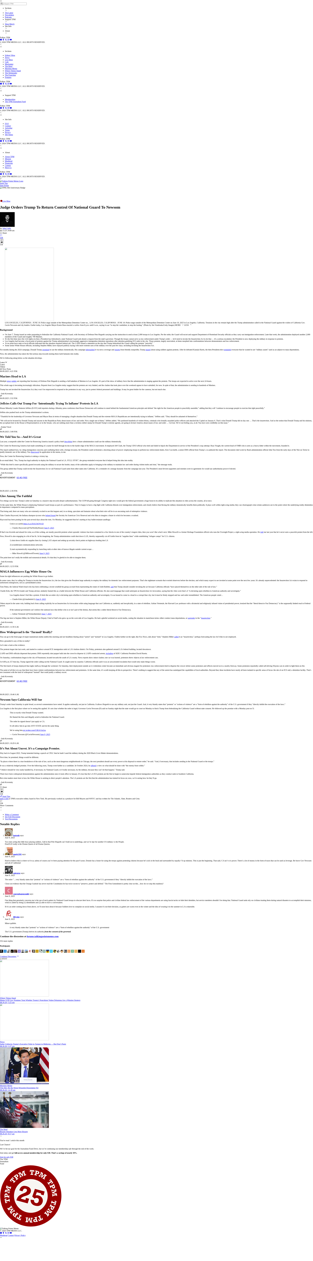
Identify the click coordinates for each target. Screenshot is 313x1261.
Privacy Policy (20, 1235)
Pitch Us (8, 168)
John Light (6, 228)
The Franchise (10, 75)
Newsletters (9, 15)
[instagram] (8, 40)
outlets (14, 381)
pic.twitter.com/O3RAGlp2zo (34, 730)
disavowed (35, 452)
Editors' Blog (10, 55)
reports (117, 350)
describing (68, 442)
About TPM (9, 157)
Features (8, 77)
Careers (8, 165)
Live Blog (9, 60)
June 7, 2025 (46, 614)
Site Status (9, 135)
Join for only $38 (6, 1157)
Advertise (8, 128)
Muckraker (9, 64)
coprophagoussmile (21, 894)
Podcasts (8, 17)
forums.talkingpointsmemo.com (43, 936)
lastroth (16, 835)
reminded (227, 350)
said (112, 587)
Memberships (10, 99)
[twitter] (6, 1233)
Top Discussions (11, 819)
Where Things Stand (13, 71)
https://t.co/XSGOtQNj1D (33, 524)
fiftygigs (16, 917)
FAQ (7, 124)
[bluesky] (1, 40)
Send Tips (4, 183)
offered (93, 766)
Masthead (8, 161)
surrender (191, 618)
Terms (7, 130)
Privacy (8, 132)
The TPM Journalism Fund (15, 102)
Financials (9, 163)
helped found (50, 515)
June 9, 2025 (49, 528)
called (176, 637)
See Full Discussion (12, 817)
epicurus (16, 873)
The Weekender (11, 73)
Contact (8, 126)
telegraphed (90, 350)
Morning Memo (11, 69)
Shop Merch (9, 24)
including (109, 653)
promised (45, 350)
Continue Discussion (8, 956)
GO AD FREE (22, 477)
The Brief (8, 66)
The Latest (9, 13)
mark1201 (17, 854)
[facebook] (3, 40)
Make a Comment (12, 815)
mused (148, 350)
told (261, 532)
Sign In (3, 185)
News (7, 58)
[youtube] (11, 40)
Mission (8, 159)
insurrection (205, 618)
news (9, 381)
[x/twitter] (6, 40)
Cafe (7, 62)
